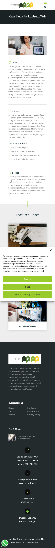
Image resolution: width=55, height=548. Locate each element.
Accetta (27, 279)
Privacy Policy (33, 414)
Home (11, 408)
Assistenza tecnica (27, 326)
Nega (27, 286)
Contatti (11, 414)
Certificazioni (33, 411)
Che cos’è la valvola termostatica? (26, 437)
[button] (50, 250)
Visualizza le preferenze (27, 294)
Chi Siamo (31, 408)
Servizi (11, 411)
